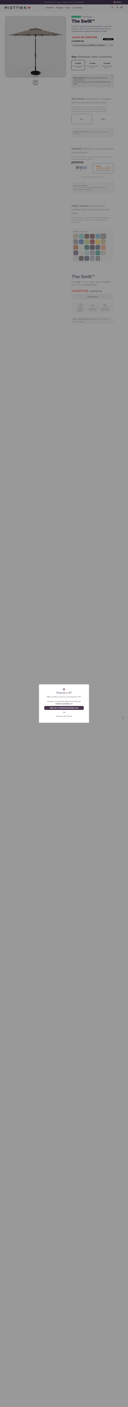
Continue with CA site (64, 716)
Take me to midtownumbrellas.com (64, 708)
